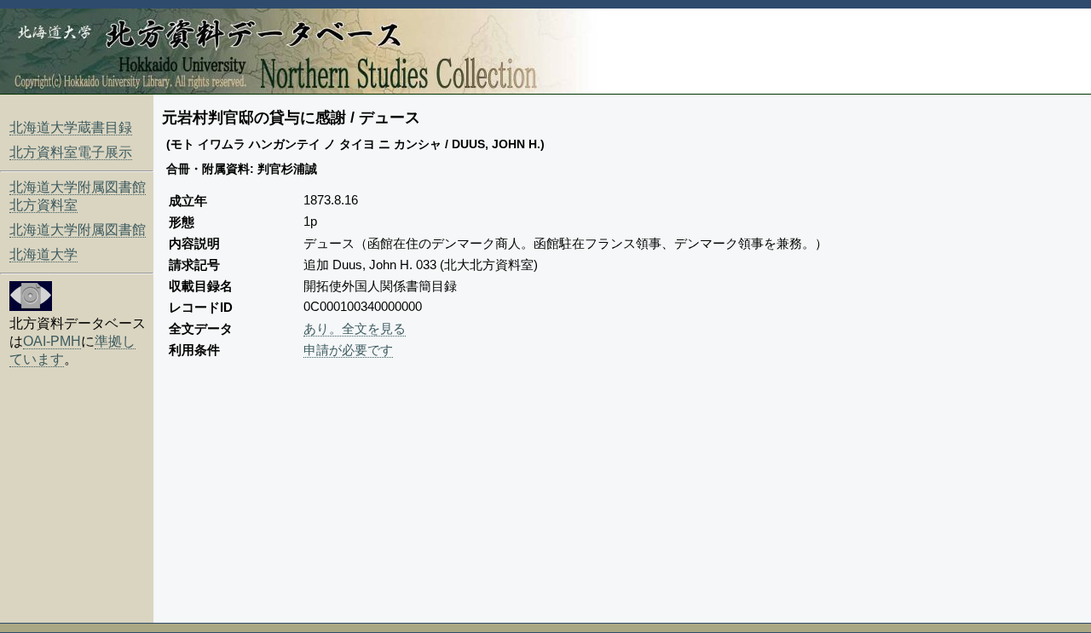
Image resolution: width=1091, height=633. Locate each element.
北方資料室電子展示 (70, 152)
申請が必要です (348, 349)
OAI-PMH (52, 341)
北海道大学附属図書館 (77, 229)
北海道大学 (43, 254)
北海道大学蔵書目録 (70, 127)
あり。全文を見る (354, 328)
